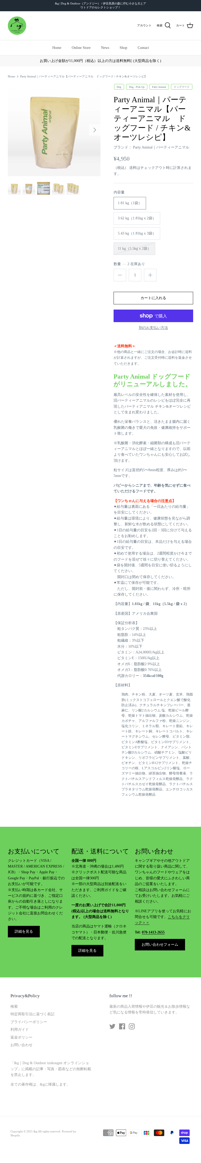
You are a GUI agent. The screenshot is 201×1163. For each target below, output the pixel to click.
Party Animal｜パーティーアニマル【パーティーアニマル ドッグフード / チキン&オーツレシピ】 (83, 76)
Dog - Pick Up (136, 86)
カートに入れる (153, 298)
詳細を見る (24, 931)
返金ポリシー (21, 1037)
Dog (119, 86)
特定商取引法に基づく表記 (32, 1014)
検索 (14, 1006)
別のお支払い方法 (153, 328)
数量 (129, 264)
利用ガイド (19, 1029)
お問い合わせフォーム (160, 945)
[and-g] (17, 25)
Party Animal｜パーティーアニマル (161, 147)
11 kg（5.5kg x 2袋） (134, 248)
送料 (133, 168)
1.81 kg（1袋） (130, 203)
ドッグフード (181, 86)
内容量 (119, 192)
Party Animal (159, 86)
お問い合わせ (21, 1045)
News (105, 48)
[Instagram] (132, 1026)
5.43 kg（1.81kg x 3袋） (137, 233)
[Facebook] (122, 1026)
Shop (123, 48)
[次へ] (94, 130)
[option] (54, 130)
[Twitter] (112, 1026)
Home (56, 48)
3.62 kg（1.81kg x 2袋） (137, 218)
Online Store (81, 48)
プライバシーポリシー (28, 1022)
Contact (143, 48)
